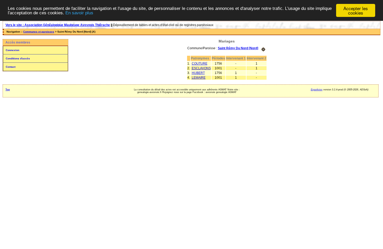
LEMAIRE (199, 77)
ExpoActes (317, 89)
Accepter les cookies (355, 10)
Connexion (12, 50)
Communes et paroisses (38, 31)
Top (7, 89)
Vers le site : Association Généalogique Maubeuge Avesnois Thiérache (57, 25)
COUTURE (199, 63)
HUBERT (198, 73)
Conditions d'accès (18, 58)
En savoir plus (79, 12)
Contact (10, 66)
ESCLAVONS (201, 68)
